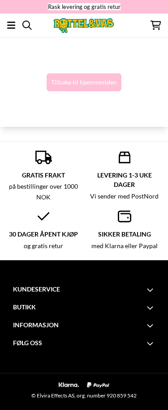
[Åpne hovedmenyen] (11, 25)
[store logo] (83, 25)
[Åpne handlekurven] (155, 25)
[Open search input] (27, 25)
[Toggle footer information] (151, 289)
